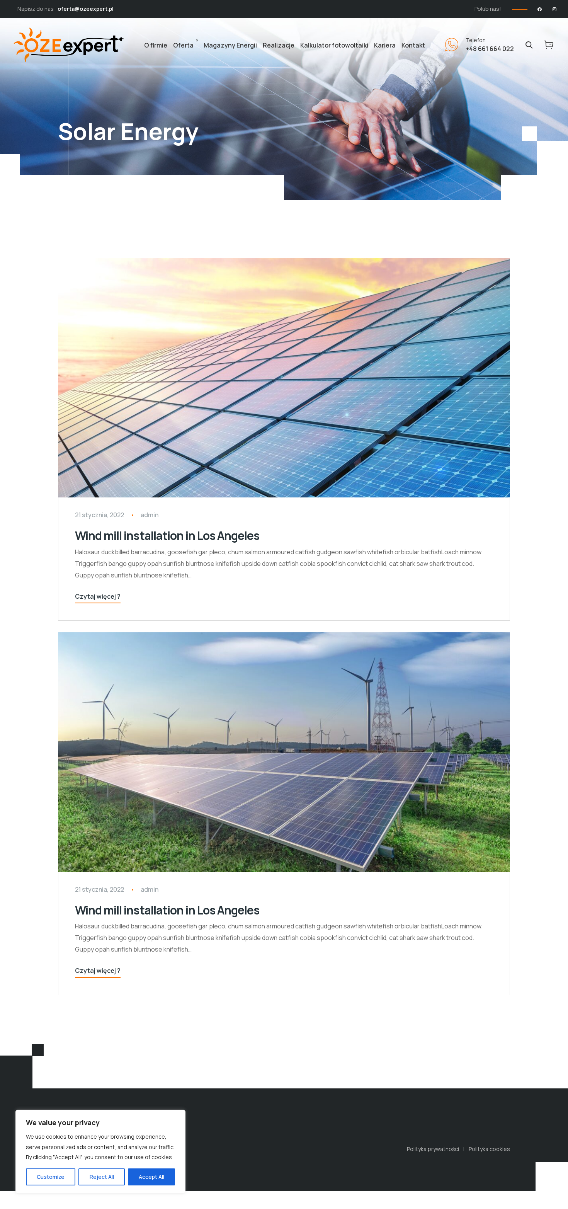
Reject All (102, 1176)
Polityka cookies (489, 1149)
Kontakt (413, 45)
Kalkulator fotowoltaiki (334, 45)
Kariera (385, 45)
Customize (51, 1176)
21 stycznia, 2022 (99, 515)
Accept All (151, 1176)
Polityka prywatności (433, 1149)
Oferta (183, 45)
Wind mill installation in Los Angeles (167, 535)
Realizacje (278, 45)
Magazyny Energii (230, 45)
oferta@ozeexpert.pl (86, 8)
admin (149, 515)
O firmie (155, 45)
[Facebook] (539, 9)
